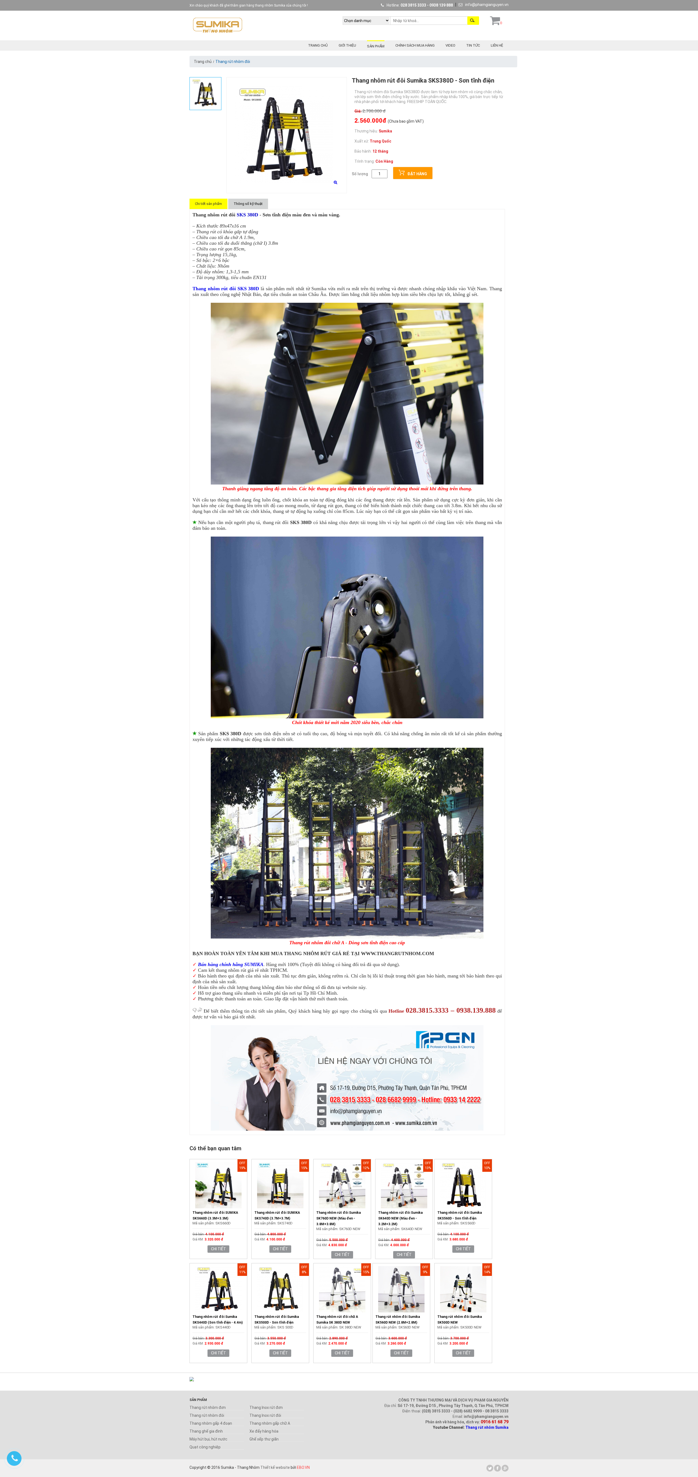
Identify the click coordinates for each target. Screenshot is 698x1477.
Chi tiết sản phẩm (208, 204)
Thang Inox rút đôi (265, 1415)
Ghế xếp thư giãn (264, 1439)
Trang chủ (318, 45)
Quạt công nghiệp (205, 1447)
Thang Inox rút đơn (266, 1407)
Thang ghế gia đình (206, 1431)
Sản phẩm (375, 46)
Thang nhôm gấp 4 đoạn (210, 1423)
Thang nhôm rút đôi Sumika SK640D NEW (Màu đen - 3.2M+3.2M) (400, 1218)
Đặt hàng (417, 174)
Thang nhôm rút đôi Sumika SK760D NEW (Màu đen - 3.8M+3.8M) (338, 1218)
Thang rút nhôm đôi (206, 1415)
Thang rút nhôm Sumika (487, 1427)
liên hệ (497, 45)
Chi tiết (218, 1249)
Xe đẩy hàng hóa (263, 1431)
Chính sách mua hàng (415, 45)
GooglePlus (505, 1468)
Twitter (489, 1468)
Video (450, 45)
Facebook (497, 1468)
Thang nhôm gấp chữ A (269, 1423)
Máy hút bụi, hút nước (208, 1439)
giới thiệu (347, 45)
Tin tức (473, 45)
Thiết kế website (275, 1467)
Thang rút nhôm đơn (207, 1407)
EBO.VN (303, 1467)
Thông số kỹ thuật (248, 204)
